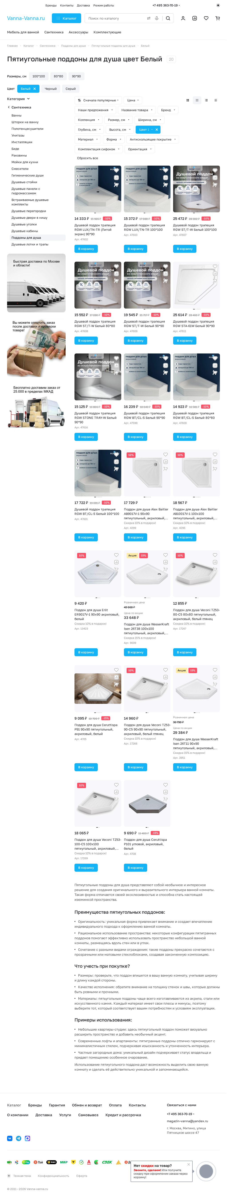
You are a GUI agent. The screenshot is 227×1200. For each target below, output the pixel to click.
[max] (27, 1138)
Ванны (17, 115)
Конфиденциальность (53, 1176)
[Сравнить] (116, 177)
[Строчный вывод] (206, 100)
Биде (15, 149)
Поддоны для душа (26, 237)
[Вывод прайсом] (215, 100)
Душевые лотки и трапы (30, 244)
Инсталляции (22, 142)
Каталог (14, 1105)
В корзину (86, 249)
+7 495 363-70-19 (165, 5)
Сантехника (21, 107)
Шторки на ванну (25, 122)
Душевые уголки (24, 224)
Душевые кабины (25, 231)
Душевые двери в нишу (29, 217)
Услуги (65, 1115)
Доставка (43, 1115)
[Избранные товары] (206, 18)
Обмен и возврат (87, 1105)
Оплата (115, 1105)
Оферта (81, 1176)
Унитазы (18, 135)
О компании (17, 1115)
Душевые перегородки (29, 211)
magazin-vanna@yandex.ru (187, 1121)
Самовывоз (88, 1115)
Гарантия (57, 1105)
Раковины (19, 155)
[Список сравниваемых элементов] (194, 18)
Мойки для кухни (25, 162)
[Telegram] (18, 1138)
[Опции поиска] (148, 18)
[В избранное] (116, 170)
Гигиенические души (28, 175)
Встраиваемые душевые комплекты (30, 202)
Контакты (137, 1105)
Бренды (35, 1105)
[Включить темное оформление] (218, 5)
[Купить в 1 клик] (116, 185)
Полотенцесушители (27, 128)
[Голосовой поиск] (157, 18)
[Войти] (183, 18)
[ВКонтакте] (9, 1138)
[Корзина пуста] (217, 18)
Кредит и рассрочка (123, 1115)
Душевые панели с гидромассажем (26, 191)
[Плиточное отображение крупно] (188, 100)
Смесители (20, 169)
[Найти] (168, 18)
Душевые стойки (24, 182)
